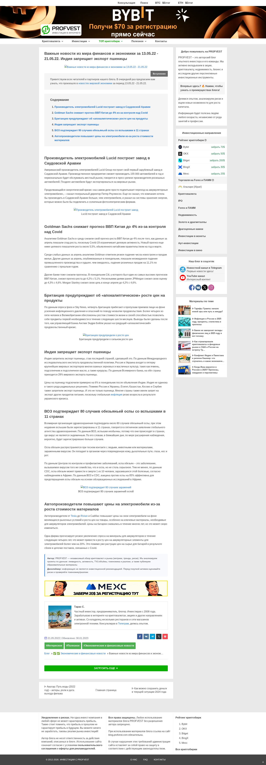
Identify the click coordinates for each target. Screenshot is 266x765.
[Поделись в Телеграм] (152, 636)
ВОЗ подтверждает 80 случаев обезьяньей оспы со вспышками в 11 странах (101, 130)
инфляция (116, 394)
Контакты (161, 41)
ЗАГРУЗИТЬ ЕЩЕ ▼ (106, 668)
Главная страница (106, 690)
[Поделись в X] (158, 636)
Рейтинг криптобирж (191, 140)
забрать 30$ (218, 167)
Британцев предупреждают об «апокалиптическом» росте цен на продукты (101, 118)
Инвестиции (80, 41)
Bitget (186, 160)
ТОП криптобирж (109, 41)
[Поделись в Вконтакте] (146, 636)
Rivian (84, 516)
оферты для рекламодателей (77, 748)
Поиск (144, 3)
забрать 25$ (218, 173)
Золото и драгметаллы (192, 222)
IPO (180, 200)
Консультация (126, 3)
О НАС (133, 759)
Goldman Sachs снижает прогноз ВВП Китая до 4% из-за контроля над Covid (101, 112)
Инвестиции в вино (190, 250)
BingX (186, 167)
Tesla (74, 516)
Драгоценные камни (190, 229)
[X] (205, 287)
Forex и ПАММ (186, 208)
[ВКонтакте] (198, 287)
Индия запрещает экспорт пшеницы (76, 124)
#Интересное (54, 645)
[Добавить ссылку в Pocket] (165, 636)
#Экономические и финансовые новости (109, 645)
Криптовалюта (51, 41)
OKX (185, 153)
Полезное (137, 41)
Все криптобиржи (186, 749)
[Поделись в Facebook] (140, 636)
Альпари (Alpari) (192, 187)
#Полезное (73, 645)
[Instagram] (211, 287)
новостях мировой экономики (95, 83)
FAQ (145, 759)
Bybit (186, 147)
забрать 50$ (218, 153)
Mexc (186, 173)
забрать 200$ (217, 160)
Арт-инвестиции (188, 243)
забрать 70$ (218, 147)
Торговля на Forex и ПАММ (194, 180)
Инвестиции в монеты (192, 236)
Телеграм (123, 623)
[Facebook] (192, 287)
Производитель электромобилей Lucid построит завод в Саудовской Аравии (102, 107)
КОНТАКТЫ (159, 759)
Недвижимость (187, 215)
